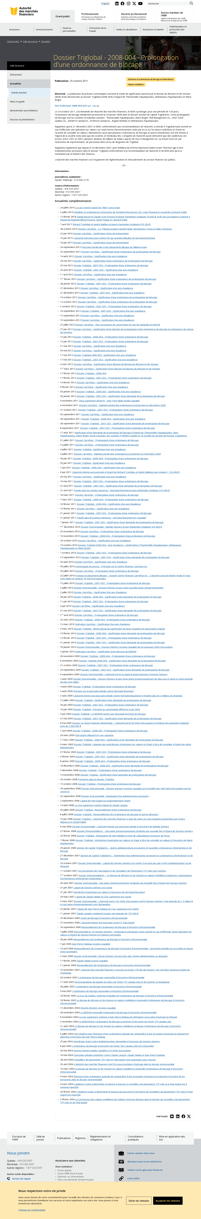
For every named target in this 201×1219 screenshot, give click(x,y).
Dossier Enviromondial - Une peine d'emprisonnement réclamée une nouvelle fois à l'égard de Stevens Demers (130, 882)
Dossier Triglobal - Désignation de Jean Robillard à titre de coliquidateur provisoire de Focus (123, 835)
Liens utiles (133, 1178)
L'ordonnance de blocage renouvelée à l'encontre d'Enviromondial (111, 977)
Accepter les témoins (168, 1200)
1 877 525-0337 (24, 1167)
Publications (64, 1138)
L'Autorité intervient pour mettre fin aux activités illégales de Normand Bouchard (114, 237)
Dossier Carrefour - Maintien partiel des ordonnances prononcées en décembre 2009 (122, 405)
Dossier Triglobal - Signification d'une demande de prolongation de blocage (113, 700)
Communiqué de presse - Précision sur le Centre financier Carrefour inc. (111, 566)
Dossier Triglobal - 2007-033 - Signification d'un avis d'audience (106, 269)
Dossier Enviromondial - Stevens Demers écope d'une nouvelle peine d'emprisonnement (118, 587)
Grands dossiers (19, 92)
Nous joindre (18, 1153)
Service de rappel (21, 1178)
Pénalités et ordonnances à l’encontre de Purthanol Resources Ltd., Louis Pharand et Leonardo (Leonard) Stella (130, 212)
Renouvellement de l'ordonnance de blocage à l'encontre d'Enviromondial (118, 927)
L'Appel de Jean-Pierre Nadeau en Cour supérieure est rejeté (108, 908)
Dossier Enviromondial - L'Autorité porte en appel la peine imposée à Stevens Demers (123, 674)
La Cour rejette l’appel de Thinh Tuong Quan (97, 207)
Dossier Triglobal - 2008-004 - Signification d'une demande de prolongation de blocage (117, 596)
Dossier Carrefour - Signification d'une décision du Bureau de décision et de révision (116, 364)
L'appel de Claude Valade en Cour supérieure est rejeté (103, 896)
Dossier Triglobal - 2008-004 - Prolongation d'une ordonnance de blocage (110, 336)
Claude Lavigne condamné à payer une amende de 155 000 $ (107, 913)
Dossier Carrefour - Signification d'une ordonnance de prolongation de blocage (121, 251)
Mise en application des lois (172, 1138)
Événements (16, 74)
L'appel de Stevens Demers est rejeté (92, 887)
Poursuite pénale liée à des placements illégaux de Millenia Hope (114, 247)
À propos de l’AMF (19, 1138)
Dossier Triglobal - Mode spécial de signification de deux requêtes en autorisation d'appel (119, 628)
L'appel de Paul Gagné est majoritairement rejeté (105, 800)
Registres (80, 1138)
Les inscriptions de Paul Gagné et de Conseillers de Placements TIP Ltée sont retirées (122, 870)
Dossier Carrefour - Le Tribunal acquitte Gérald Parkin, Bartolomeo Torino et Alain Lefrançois (125, 228)
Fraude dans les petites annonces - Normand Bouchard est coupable (111, 517)
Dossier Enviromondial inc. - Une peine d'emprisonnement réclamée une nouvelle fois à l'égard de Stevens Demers (135, 831)
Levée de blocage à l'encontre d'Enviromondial (103, 917)
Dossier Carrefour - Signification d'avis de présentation (101, 233)
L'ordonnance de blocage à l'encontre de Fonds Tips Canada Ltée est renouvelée (113, 1045)
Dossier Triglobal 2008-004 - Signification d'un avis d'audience (104, 355)
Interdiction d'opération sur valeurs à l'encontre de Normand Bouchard (109, 892)
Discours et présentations (22, 119)
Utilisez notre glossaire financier (145, 1169)
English (105, 3)
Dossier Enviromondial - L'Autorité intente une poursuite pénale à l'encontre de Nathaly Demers (120, 826)
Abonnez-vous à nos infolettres (144, 1161)
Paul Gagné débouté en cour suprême (94, 735)
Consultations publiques (135, 1138)
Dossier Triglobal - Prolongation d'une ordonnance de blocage (104, 686)
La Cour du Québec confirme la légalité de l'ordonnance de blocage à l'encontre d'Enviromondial (125, 995)
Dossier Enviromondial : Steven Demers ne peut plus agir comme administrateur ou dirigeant (121, 956)
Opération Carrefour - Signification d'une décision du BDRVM (105, 651)
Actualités (45, 41)
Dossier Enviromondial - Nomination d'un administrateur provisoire (115, 796)
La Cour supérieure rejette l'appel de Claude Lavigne (101, 805)
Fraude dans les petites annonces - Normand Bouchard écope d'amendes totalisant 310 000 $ (122, 490)
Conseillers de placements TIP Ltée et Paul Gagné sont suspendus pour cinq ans (115, 1059)
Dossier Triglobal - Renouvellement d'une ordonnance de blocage (108, 809)
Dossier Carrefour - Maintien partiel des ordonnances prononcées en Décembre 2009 (117, 453)
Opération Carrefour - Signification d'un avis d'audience (102, 624)
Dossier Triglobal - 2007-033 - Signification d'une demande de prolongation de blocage (121, 396)
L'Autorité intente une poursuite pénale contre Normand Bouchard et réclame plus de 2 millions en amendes (127, 695)
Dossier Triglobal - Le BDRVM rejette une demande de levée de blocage (109, 713)
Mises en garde (17, 101)
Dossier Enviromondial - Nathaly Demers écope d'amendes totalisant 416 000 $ (121, 526)
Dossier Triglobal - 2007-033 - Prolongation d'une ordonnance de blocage (110, 265)
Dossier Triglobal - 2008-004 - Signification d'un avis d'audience (109, 391)
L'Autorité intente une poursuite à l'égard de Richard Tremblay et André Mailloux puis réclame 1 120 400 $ (126, 472)
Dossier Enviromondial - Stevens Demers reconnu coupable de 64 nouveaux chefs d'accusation (125, 646)
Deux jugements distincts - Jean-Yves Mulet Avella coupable (109, 400)
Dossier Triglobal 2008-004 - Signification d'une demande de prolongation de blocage (122, 660)
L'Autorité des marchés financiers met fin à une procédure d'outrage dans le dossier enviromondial (124, 1064)
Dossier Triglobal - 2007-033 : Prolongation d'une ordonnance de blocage (114, 751)
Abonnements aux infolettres (24, 110)
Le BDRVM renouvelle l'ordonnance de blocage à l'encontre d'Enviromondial (118, 1012)
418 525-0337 (19, 1160)
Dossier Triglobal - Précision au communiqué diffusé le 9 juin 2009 (106, 709)
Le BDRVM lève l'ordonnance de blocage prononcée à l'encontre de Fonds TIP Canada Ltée (125, 1021)
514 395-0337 (20, 1164)
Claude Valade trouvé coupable (92, 960)
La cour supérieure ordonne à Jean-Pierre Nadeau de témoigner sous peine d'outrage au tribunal (128, 1016)
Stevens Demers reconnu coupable (98, 1007)
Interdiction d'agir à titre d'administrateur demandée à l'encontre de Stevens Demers (116, 1041)
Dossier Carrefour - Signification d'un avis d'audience (100, 256)
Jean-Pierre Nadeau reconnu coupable (91, 943)
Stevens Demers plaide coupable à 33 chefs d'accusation (102, 1050)
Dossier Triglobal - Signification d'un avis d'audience (100, 449)
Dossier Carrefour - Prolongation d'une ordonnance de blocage (107, 440)
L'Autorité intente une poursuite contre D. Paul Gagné (107, 922)
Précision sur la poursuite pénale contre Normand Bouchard (103, 691)
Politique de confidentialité (31, 1209)
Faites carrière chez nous (141, 1153)
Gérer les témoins (139, 1200)
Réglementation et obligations (100, 1138)
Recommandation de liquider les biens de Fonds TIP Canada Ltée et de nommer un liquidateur (122, 981)
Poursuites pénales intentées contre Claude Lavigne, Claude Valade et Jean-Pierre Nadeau (119, 1055)
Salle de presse (30, 41)
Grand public (13, 41)
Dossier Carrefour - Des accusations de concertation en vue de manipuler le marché (117, 324)
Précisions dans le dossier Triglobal (96, 779)
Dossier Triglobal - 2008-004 (91, 373)
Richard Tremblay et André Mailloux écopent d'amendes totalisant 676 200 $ (112, 224)
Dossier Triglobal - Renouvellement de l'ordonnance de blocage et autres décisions (116, 814)
